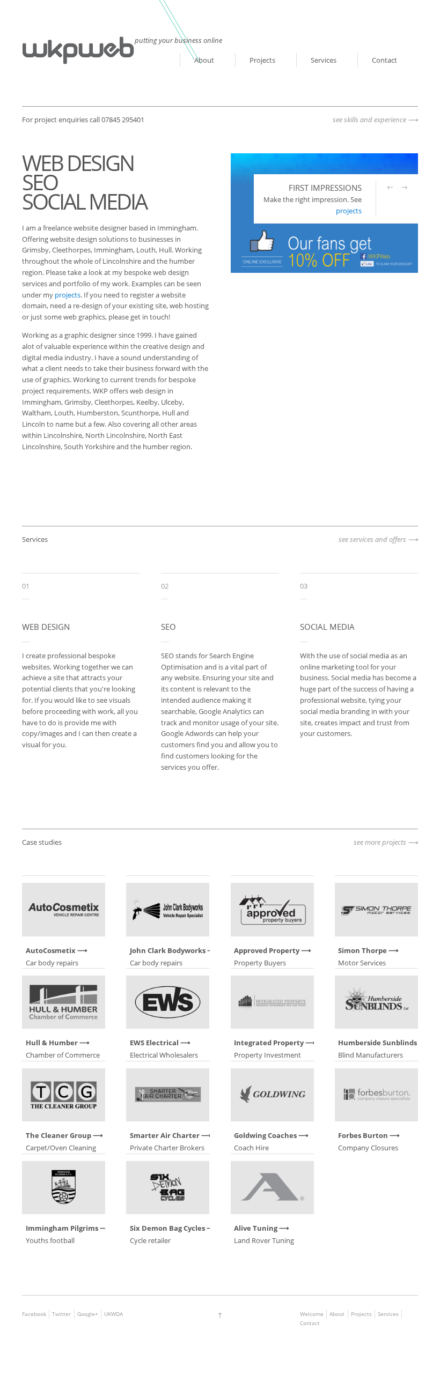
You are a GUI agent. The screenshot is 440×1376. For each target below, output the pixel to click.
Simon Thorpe (362, 950)
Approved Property (266, 950)
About (204, 60)
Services (323, 60)
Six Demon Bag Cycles (167, 1228)
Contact (384, 60)
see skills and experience (369, 119)
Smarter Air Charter (165, 1135)
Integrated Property (269, 1042)
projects (67, 295)
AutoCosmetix (51, 950)
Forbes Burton (363, 1135)
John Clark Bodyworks (168, 950)
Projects (262, 60)
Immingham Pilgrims (62, 1228)
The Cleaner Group (58, 1135)
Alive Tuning (255, 1228)
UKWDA (113, 1314)
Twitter (61, 1314)
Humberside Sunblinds (377, 1042)
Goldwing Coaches (265, 1135)
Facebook (34, 1314)
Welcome (312, 1314)
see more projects (380, 842)
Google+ (87, 1314)
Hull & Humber (52, 1042)
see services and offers (372, 539)
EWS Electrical (154, 1042)
